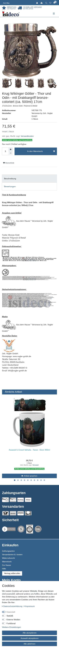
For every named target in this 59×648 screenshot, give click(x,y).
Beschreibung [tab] (10, 178)
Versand (35, 465)
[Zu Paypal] (5, 499)
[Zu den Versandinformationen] (5, 513)
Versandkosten (27, 136)
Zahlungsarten (8, 551)
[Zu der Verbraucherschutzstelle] (29, 529)
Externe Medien (13, 619)
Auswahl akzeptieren (30, 638)
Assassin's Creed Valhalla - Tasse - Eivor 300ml (29, 450)
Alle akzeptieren (29, 633)
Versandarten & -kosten (12, 554)
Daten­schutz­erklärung (13, 606)
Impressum (30, 606)
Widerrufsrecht (8, 558)
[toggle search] (46, 2)
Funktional (11, 623)
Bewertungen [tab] (10, 186)
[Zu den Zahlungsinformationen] (20, 499)
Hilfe (4, 569)
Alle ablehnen (29, 644)
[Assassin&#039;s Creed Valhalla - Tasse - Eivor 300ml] (29, 422)
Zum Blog (6, 3)
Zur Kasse (6, 565)
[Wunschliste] (50, 2)
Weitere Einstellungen (11, 627)
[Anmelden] (37, 2)
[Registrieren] (42, 2)
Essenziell (10, 612)
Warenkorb (7, 561)
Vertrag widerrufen (12, 573)
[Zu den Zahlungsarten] (28, 499)
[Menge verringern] (10, 153)
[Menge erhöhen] (10, 149)
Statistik (9, 616)
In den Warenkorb (35, 151)
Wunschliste (9, 163)
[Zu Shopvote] (21, 529)
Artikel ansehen (30, 476)
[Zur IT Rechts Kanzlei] (9, 529)
